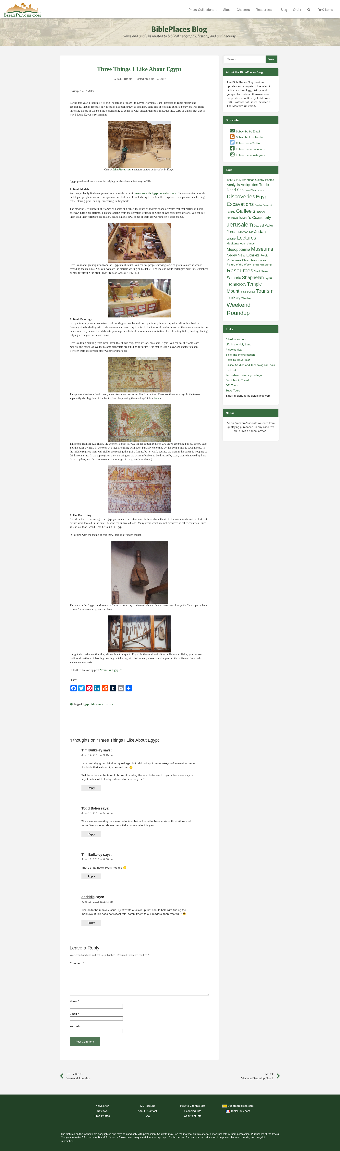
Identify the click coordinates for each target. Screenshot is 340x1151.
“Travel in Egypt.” (111, 670)
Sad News (261, 271)
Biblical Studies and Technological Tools (250, 364)
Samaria (234, 278)
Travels (108, 704)
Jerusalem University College (244, 375)
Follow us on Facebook (250, 149)
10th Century (234, 180)
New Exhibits (249, 255)
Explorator (232, 370)
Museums (97, 704)
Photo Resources (254, 260)
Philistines (234, 260)
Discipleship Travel (237, 380)
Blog (284, 10)
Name (74, 1001)
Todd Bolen (90, 808)
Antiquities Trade (255, 185)
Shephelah (253, 277)
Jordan (233, 231)
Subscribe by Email (247, 131)
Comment (77, 963)
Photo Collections (201, 10)
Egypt (86, 704)
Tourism (264, 291)
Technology (236, 284)
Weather (246, 298)
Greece (258, 211)
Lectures (246, 238)
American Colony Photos (258, 179)
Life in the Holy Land (238, 344)
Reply (91, 787)
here (156, 398)
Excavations (240, 204)
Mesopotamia (238, 249)
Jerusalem (240, 224)
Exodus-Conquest (263, 205)
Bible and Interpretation (240, 354)
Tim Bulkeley (91, 750)
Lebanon (231, 238)
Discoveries (241, 196)
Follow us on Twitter (248, 143)
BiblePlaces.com (122, 169)
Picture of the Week (239, 264)
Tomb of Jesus (247, 292)
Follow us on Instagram (250, 155)
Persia (264, 255)
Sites (227, 10)
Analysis (233, 185)
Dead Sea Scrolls (254, 190)
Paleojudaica (234, 349)
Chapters (243, 10)
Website (75, 1026)
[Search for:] (244, 59)
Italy (267, 217)
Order (297, 10)
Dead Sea (235, 190)
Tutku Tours (233, 390)
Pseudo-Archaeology (262, 265)
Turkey (234, 297)
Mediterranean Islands (241, 243)
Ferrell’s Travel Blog (238, 359)
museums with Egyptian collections (155, 193)
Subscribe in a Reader (249, 137)
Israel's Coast (250, 217)
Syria (268, 278)
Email (74, 1013)
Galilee (244, 211)
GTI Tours (232, 385)
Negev (232, 255)
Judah (260, 231)
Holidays (232, 217)
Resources (264, 10)
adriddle (87, 897)
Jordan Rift (246, 232)
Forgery (231, 211)
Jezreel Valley (263, 225)
